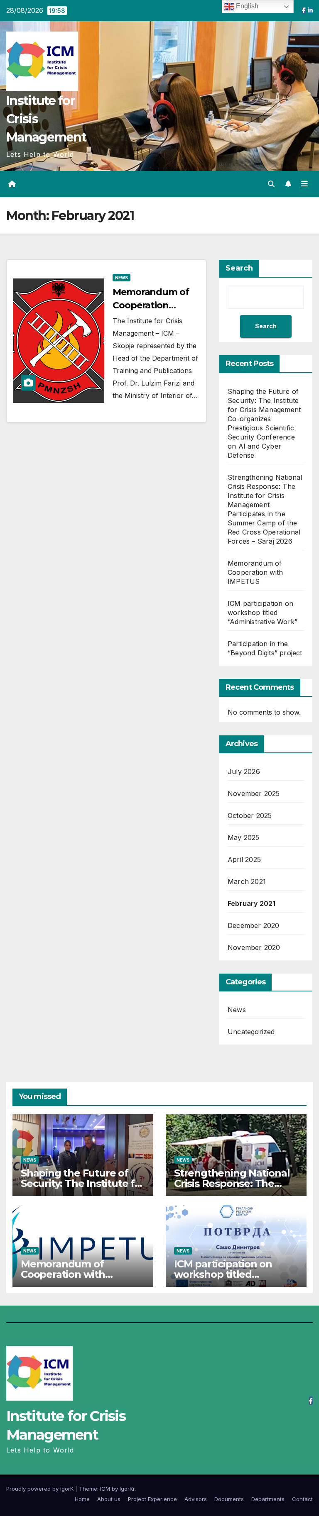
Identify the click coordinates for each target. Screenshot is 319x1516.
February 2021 (252, 903)
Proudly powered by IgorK (40, 1488)
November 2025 (254, 793)
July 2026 (244, 771)
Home (82, 1499)
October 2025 (250, 815)
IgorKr (127, 1488)
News (121, 277)
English (246, 6)
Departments (268, 1499)
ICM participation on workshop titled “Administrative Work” (262, 612)
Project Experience (152, 1499)
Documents (229, 1499)
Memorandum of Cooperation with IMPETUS (255, 572)
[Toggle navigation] (304, 184)
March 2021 (247, 881)
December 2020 (254, 925)
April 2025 (244, 859)
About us (108, 1499)
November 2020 (254, 947)
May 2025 (244, 837)
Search (239, 268)
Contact (302, 1499)
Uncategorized (251, 1032)
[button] (271, 184)
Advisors (195, 1499)
